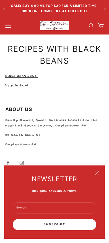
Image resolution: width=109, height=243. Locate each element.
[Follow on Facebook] (8, 162)
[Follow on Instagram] (21, 162)
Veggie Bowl (17, 85)
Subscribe (54, 224)
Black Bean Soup (21, 76)
